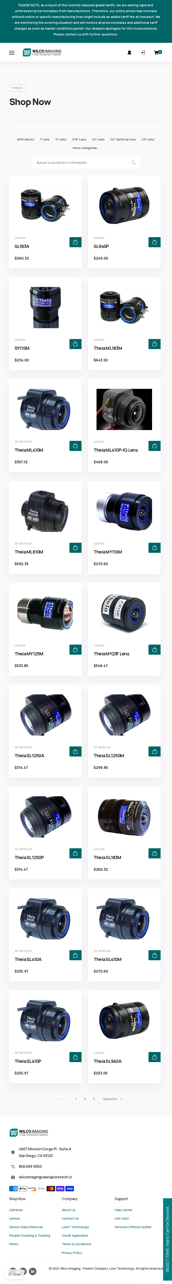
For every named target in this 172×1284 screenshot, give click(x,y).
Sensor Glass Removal (26, 1227)
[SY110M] (45, 308)
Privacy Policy (72, 1253)
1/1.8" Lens (79, 139)
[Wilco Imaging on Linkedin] (33, 1271)
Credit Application (75, 1235)
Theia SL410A (28, 959)
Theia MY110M (108, 552)
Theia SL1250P (29, 857)
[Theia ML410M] (45, 409)
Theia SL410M (107, 959)
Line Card (122, 1218)
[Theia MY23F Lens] (124, 613)
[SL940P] (124, 206)
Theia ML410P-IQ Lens (116, 450)
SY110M (22, 348)
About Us (68, 1210)
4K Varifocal (23, 441)
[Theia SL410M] (124, 919)
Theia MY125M (29, 654)
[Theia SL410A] (45, 919)
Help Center (124, 1210)
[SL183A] (45, 206)
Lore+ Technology (75, 1227)
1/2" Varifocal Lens (123, 139)
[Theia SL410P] (45, 1021)
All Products (25, 139)
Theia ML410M (29, 450)
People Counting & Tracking (29, 1235)
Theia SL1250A (29, 755)
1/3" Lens (148, 139)
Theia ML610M (29, 552)
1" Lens (44, 139)
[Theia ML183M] (124, 308)
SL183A (22, 246)
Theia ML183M (108, 348)
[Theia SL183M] (124, 817)
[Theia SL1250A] (45, 715)
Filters (13, 1244)
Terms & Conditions (76, 1244)
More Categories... (86, 148)
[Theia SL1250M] (124, 715)
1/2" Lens (98, 139)
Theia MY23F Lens (111, 654)
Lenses (20, 238)
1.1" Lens (60, 139)
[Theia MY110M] (124, 511)
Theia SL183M (107, 857)
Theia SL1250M (109, 755)
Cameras (16, 1210)
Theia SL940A (107, 1061)
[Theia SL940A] (124, 1021)
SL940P (101, 246)
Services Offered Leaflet (133, 1227)
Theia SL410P (28, 1061)
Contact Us (70, 1218)
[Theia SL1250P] (45, 817)
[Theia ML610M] (45, 511)
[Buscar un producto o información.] (134, 162)
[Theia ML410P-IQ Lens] (124, 409)
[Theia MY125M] (45, 613)
